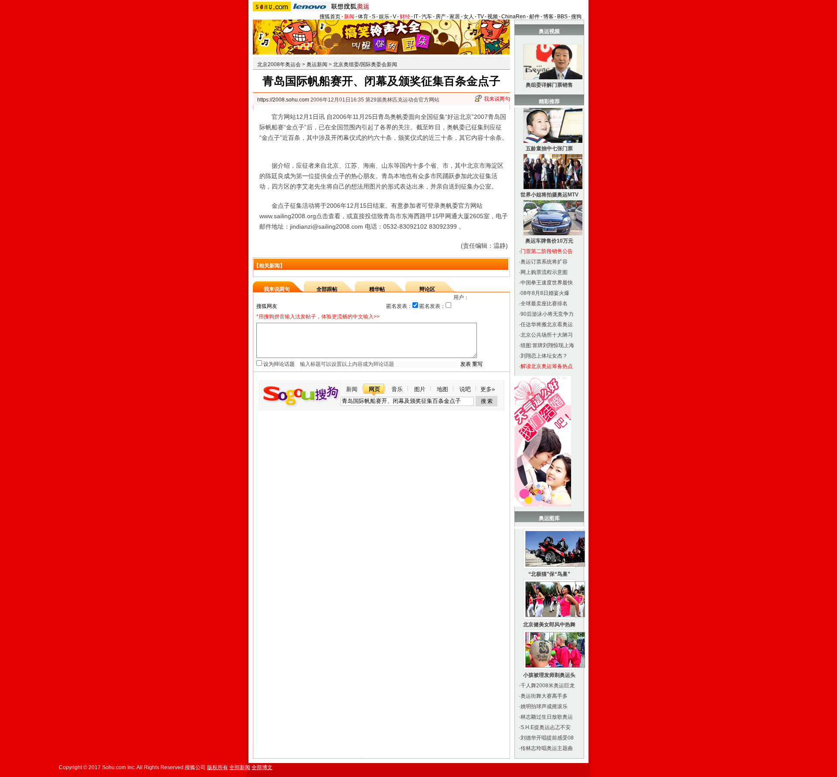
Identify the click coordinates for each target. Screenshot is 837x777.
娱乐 (384, 17)
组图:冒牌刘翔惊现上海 (547, 345)
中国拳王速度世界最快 (547, 283)
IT (416, 17)
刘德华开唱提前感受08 (547, 738)
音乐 (397, 389)
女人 (468, 17)
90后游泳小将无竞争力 (547, 314)
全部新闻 (239, 767)
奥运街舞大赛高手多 (544, 696)
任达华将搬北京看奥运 (547, 324)
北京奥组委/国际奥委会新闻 (365, 64)
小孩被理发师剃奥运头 (549, 675)
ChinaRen (513, 17)
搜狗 (576, 17)
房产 (441, 17)
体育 (363, 17)
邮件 (534, 17)
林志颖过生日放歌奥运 (547, 717)
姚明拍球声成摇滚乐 (544, 706)
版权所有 (217, 767)
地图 (442, 389)
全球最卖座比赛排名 (544, 304)
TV (480, 17)
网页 (374, 389)
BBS (562, 17)
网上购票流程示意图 (544, 272)
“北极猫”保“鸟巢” (549, 574)
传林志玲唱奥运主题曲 (547, 748)
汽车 (427, 17)
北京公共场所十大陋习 (547, 335)
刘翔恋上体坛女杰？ (544, 356)
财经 (405, 17)
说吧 (465, 389)
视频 (492, 17)
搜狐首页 (330, 17)
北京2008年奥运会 (279, 64)
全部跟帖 (326, 289)
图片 (419, 389)
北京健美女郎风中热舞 (549, 625)
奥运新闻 (316, 64)
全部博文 (262, 767)
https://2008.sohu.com (283, 100)
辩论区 (427, 289)
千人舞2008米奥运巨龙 (548, 685)
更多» (487, 389)
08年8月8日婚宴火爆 (545, 293)
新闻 (349, 17)
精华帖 (377, 289)
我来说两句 (497, 99)
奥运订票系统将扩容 (544, 262)
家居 (454, 17)
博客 (548, 17)
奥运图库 (549, 518)
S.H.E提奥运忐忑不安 (546, 727)
